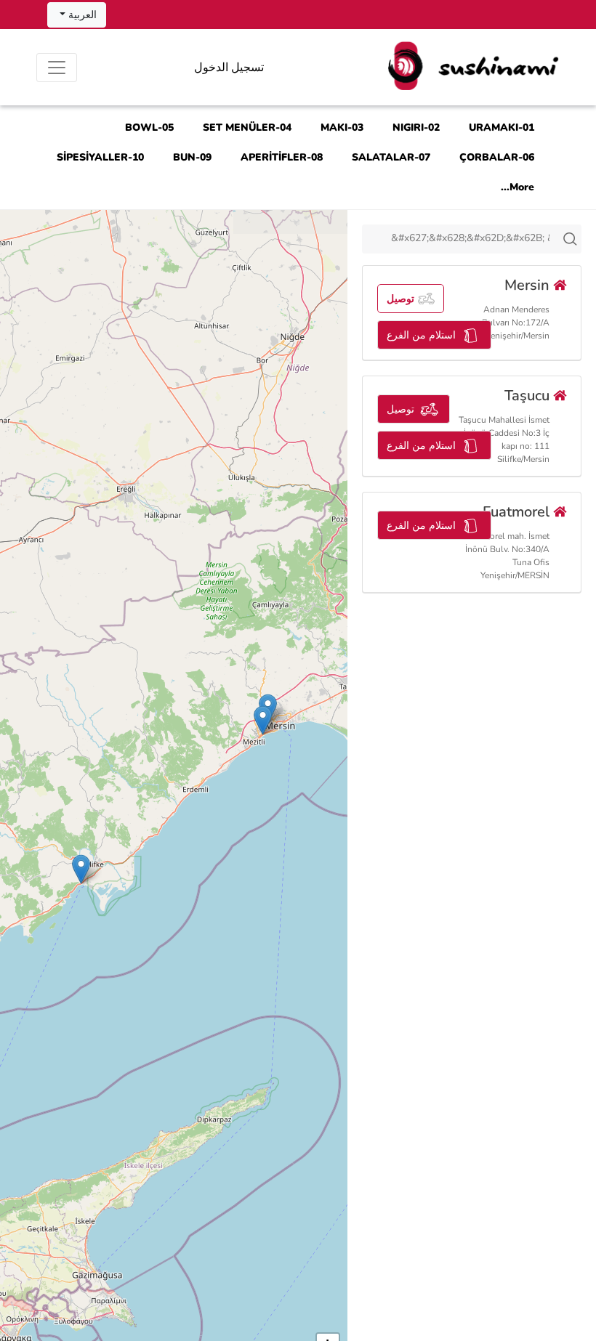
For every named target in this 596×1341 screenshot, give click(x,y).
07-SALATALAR (391, 157)
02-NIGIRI (416, 127)
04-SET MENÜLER (247, 127)
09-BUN (192, 157)
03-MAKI (342, 127)
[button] (263, 720)
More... (517, 187)
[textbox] (471, 238)
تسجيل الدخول (229, 68)
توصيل (400, 299)
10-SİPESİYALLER (100, 157)
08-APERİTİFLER (282, 157)
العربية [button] (81, 15)
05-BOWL (149, 127)
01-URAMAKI (501, 127)
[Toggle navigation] (56, 67)
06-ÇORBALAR (496, 157)
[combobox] (471, 239)
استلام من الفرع (421, 335)
